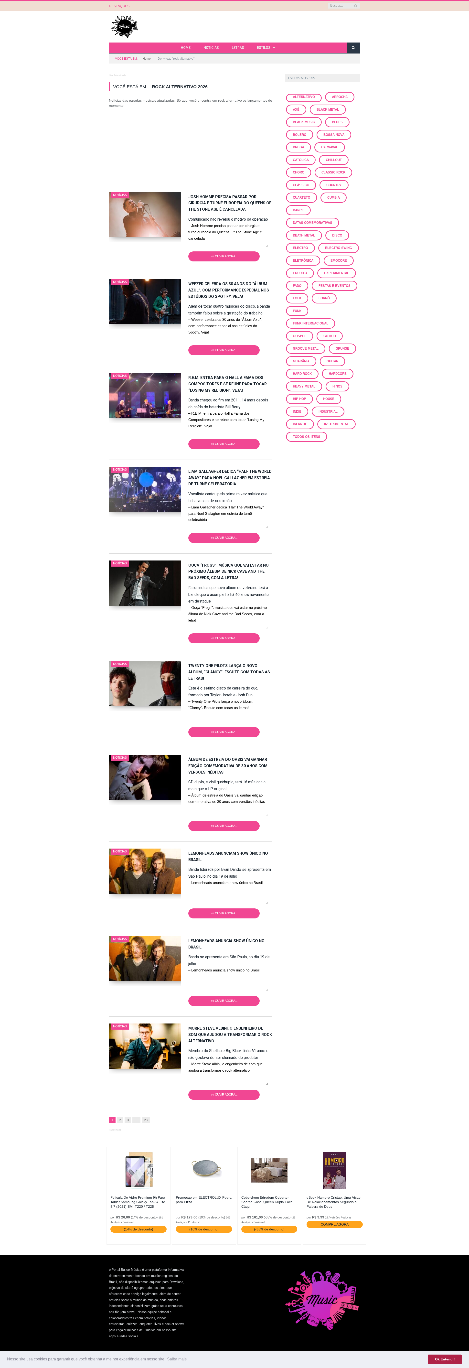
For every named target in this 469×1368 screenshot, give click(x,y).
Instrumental (336, 424)
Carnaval (329, 147)
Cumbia (333, 197)
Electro (300, 248)
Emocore (338, 260)
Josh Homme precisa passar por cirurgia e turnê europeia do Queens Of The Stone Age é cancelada (229, 203)
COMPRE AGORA (335, 1224)
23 (146, 1120)
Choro (298, 172)
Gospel (299, 336)
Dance (298, 210)
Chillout (334, 160)
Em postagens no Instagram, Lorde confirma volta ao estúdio (189, 6)
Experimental (336, 273)
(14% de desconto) (138, 1229)
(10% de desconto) (204, 1229)
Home (186, 48)
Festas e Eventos (335, 286)
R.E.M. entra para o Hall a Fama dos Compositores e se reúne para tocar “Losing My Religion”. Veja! (227, 384)
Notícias (211, 48)
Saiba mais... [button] (178, 1359)
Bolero (299, 135)
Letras (238, 48)
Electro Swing (338, 248)
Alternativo (304, 97)
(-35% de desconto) (269, 1229)
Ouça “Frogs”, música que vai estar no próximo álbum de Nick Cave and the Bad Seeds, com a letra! (228, 571)
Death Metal (304, 235)
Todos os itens (306, 437)
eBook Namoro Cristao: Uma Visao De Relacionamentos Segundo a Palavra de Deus (334, 1202)
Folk (297, 298)
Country (334, 185)
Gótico (329, 336)
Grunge (342, 348)
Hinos (337, 386)
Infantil (300, 424)
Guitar (332, 361)
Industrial (328, 411)
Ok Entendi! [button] (445, 1359)
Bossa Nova (333, 135)
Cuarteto (301, 197)
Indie (297, 411)
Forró (324, 298)
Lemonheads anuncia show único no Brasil (226, 943)
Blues (337, 122)
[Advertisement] (190, 147)
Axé (296, 109)
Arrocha (340, 97)
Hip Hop (299, 399)
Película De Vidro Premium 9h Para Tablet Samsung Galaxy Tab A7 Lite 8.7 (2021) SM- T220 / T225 (137, 1202)
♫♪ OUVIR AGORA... (224, 256)
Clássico (301, 185)
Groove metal (306, 348)
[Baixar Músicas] (124, 26)
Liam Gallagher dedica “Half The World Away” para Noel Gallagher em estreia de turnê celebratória (230, 477)
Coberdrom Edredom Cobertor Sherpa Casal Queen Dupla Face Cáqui (267, 1202)
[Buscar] (353, 48)
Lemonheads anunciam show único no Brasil (228, 856)
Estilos (263, 48)
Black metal (328, 109)
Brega (298, 147)
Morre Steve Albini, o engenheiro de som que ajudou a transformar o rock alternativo (230, 1034)
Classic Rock (333, 172)
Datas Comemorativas (312, 223)
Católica (301, 160)
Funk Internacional (310, 323)
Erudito (300, 273)
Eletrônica (303, 260)
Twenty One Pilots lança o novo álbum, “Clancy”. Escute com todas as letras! (229, 672)
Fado (297, 286)
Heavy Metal (304, 386)
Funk (297, 311)
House (328, 399)
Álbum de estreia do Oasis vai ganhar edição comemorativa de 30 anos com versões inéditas (227, 766)
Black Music (304, 122)
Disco (337, 235)
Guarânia (301, 361)
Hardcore (338, 374)
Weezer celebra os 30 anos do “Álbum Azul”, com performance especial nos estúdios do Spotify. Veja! (228, 290)
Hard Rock (302, 374)
